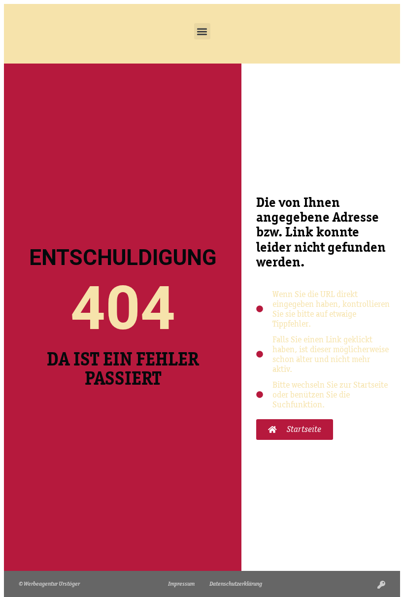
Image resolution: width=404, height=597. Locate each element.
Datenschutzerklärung (235, 583)
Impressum (181, 583)
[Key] (381, 585)
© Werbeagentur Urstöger (49, 583)
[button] (202, 31)
